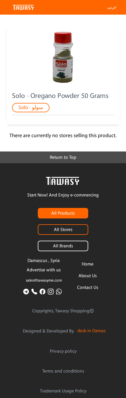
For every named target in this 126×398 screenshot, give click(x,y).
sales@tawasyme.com (44, 280)
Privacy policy (63, 351)
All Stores (63, 229)
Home (87, 264)
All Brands (63, 246)
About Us (88, 275)
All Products (63, 213)
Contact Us (87, 287)
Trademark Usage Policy (63, 391)
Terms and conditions (63, 371)
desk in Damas (91, 330)
